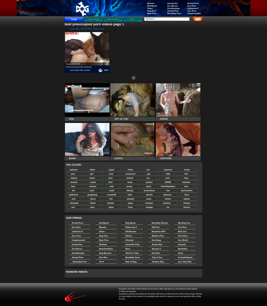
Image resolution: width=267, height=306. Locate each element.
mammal (188, 182)
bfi (75, 190)
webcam (76, 170)
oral (76, 199)
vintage (151, 207)
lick (188, 174)
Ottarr (150, 8)
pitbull (188, 199)
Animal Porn (193, 3)
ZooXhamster (173, 8)
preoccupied (74, 70)
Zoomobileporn (184, 257)
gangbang (94, 195)
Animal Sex (172, 3)
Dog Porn (151, 11)
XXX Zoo (154, 227)
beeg (132, 182)
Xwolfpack (152, 6)
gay (151, 174)
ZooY (100, 262)
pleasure (169, 195)
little (81, 70)
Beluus (127, 236)
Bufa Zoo (181, 231)
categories (93, 19)
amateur (169, 203)
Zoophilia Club (130, 244)
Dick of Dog (129, 262)
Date (132, 19)
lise (169, 190)
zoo (75, 207)
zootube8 (113, 195)
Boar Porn (152, 13)
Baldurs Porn (156, 236)
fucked (113, 203)
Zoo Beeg (154, 240)
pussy (132, 186)
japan (113, 170)
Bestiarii (101, 244)
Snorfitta (154, 253)
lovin (188, 195)
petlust (151, 182)
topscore (169, 170)
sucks (94, 182)
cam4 (113, 190)
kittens (76, 178)
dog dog (82, 8)
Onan (179, 253)
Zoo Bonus (172, 6)
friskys (188, 203)
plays (132, 203)
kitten (94, 203)
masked (132, 199)
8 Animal (128, 240)
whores (94, 186)
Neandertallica (104, 249)
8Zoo (126, 249)
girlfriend (75, 195)
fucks (94, 178)
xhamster (76, 203)
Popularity (113, 19)
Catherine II (192, 8)
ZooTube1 (181, 236)
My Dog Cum (182, 223)
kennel (188, 207)
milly (169, 174)
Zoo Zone (191, 11)
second (75, 182)
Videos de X (129, 227)
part (75, 174)
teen (113, 178)
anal (169, 178)
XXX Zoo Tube (130, 253)
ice (169, 207)
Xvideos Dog (156, 262)
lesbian (132, 178)
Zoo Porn (191, 6)
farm (188, 178)
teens (94, 199)
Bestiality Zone (131, 257)
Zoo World (181, 240)
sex (150, 178)
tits (113, 199)
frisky (132, 170)
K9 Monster (129, 231)
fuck (113, 182)
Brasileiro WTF (157, 231)
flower (169, 199)
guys (150, 186)
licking (132, 190)
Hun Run (101, 257)
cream (188, 170)
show (150, 199)
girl (94, 174)
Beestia (150, 3)
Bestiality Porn (174, 13)
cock (94, 190)
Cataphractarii (194, 13)
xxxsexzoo (132, 174)
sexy (94, 207)
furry (132, 207)
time (75, 186)
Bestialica (181, 249)
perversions (188, 190)
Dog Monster (103, 253)
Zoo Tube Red (183, 262)
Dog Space (129, 223)
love (188, 186)
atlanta (151, 195)
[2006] (169, 182)
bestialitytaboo (169, 186)
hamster (150, 203)
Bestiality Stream (158, 223)
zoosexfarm (151, 190)
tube (132, 195)
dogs (113, 207)
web (113, 186)
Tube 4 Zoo (155, 257)
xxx (150, 170)
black (94, 170)
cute (113, 174)
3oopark (180, 244)
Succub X (154, 249)
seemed (87, 70)
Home (74, 19)
